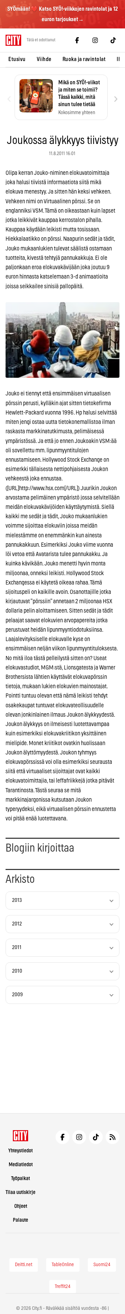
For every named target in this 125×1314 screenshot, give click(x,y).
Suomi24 (101, 1264)
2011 (17, 947)
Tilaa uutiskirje (20, 1192)
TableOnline (63, 1264)
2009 (17, 994)
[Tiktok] (113, 40)
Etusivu (17, 59)
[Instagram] (95, 40)
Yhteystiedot (20, 1150)
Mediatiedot (21, 1164)
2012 (17, 924)
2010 (17, 971)
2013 (17, 900)
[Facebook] (77, 40)
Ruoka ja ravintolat (84, 59)
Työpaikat (20, 1178)
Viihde (44, 59)
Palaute (20, 1220)
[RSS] (112, 1137)
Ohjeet (20, 1206)
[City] (20, 1135)
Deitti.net (23, 1264)
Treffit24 (62, 1286)
